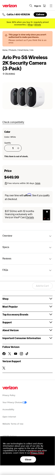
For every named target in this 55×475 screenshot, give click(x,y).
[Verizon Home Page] (9, 5)
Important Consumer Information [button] (21, 338)
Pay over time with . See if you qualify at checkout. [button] (27, 197)
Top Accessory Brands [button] (15, 314)
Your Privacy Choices (12, 402)
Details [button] (37, 24)
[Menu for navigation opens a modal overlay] (51, 5)
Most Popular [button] (10, 306)
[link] (5, 50)
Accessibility (8, 409)
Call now (40, 14)
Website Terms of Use (12, 424)
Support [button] (7, 322)
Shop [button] (5, 298)
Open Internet (9, 417)
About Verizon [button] (10, 330)
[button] (18, 148)
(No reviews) (10, 73)
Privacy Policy (8, 395)
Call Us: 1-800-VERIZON (18, 14)
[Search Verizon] (31, 5)
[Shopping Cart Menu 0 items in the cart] (44, 5)
